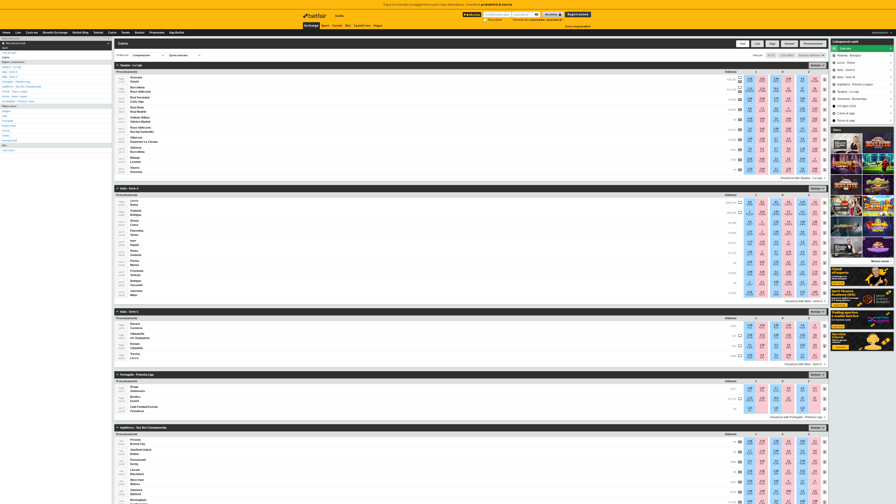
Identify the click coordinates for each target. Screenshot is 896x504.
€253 (788, 453)
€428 (815, 151)
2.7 (762, 501)
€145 (776, 463)
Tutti (743, 43)
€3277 (788, 234)
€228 (776, 244)
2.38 (749, 325)
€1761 (814, 204)
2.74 (814, 272)
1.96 (749, 491)
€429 (749, 234)
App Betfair (176, 32)
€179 (776, 121)
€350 (815, 91)
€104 (802, 327)
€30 (750, 131)
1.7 (750, 451)
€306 (762, 274)
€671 (788, 171)
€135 (762, 473)
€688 (749, 204)
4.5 (802, 78)
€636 (788, 274)
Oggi (772, 43)
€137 (762, 443)
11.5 (776, 88)
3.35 (776, 221)
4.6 (815, 78)
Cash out (32, 32)
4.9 (788, 138)
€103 (762, 101)
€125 (749, 453)
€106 (749, 347)
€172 (815, 264)
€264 (815, 284)
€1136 (814, 294)
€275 (762, 453)
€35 (762, 357)
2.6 (802, 272)
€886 (776, 294)
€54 (776, 101)
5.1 (815, 232)
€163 (788, 327)
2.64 (749, 501)
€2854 (802, 204)
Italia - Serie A (9, 71)
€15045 (750, 91)
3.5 (788, 159)
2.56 (749, 262)
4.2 (802, 211)
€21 (762, 347)
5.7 (776, 148)
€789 (749, 81)
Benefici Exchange (55, 32)
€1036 (762, 214)
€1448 (814, 81)
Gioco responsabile (578, 26)
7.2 (762, 108)
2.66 (762, 159)
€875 (776, 81)
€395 (762, 171)
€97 (802, 294)
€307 (776, 224)
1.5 (815, 202)
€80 (762, 254)
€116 (815, 357)
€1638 (749, 294)
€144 (762, 111)
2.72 (762, 335)
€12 (750, 327)
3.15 (776, 262)
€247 (776, 264)
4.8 (776, 108)
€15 (776, 284)
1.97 (749, 232)
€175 (749, 254)
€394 (788, 141)
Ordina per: (122, 55)
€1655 (788, 214)
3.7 (788, 211)
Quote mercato (178, 55)
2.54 (762, 325)
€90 (776, 473)
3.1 (776, 169)
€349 (762, 141)
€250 (776, 131)
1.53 (814, 108)
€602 (815, 224)
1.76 (762, 242)
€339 (815, 493)
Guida (339, 16)
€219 (776, 443)
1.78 (762, 451)
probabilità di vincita (496, 5)
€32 (762, 264)
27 (802, 88)
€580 (802, 274)
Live (18, 32)
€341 (815, 443)
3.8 (788, 98)
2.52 (802, 118)
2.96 (776, 325)
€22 (802, 121)
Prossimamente (813, 43)
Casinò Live (362, 26)
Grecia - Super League (15, 91)
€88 (750, 244)
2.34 (762, 461)
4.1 (815, 98)
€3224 (749, 214)
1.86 (814, 221)
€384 (815, 101)
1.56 (762, 138)
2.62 (814, 118)
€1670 (788, 204)
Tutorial (98, 32)
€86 (802, 357)
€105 (802, 141)
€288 (749, 443)
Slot (348, 26)
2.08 (762, 98)
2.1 (762, 282)
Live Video (787, 55)
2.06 (749, 98)
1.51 (802, 108)
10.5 (776, 398)
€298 (749, 121)
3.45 (776, 128)
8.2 (762, 148)
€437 (788, 101)
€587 (815, 121)
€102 (802, 493)
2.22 (749, 355)
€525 (776, 171)
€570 (762, 400)
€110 (776, 390)
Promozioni (156, 32)
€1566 (776, 204)
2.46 (762, 169)
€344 (802, 254)
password (554, 20)
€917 (749, 284)
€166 (762, 161)
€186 (802, 463)
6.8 (750, 108)
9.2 (762, 202)
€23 (788, 151)
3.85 (788, 491)
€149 (802, 453)
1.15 (762, 398)
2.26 (749, 78)
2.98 (788, 78)
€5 (749, 410)
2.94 (776, 78)
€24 (815, 234)
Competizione (141, 55)
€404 (776, 234)
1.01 (749, 408)
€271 (749, 171)
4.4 (788, 451)
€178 (815, 244)
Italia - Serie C (10, 76)
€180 (788, 483)
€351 (815, 161)
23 (802, 398)
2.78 (762, 441)
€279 (802, 284)
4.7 (776, 138)
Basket (139, 32)
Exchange (311, 26)
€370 (802, 244)
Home (6, 32)
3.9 (776, 242)
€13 (776, 337)
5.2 (802, 451)
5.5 (802, 242)
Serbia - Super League (14, 96)
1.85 (802, 221)
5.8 (788, 148)
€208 (788, 463)
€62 (802, 81)
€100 (788, 443)
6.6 (802, 138)
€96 (815, 337)
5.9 (750, 221)
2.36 (749, 471)
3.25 (788, 169)
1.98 (749, 252)
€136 (749, 473)
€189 (749, 357)
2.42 (762, 128)
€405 (776, 111)
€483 (762, 244)
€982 (776, 274)
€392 (776, 161)
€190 (762, 234)
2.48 (749, 335)
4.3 (815, 211)
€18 (776, 254)
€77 (815, 483)
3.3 (802, 128)
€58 (750, 111)
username (538, 20)
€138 (762, 337)
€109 (788, 337)
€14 (776, 357)
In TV (771, 55)
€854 (788, 254)
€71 (750, 463)
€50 (762, 131)
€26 (802, 101)
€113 (749, 264)
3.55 (788, 128)
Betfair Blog (80, 32)
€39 (762, 121)
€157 (788, 161)
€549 (762, 284)
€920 (762, 81)
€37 (762, 463)
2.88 (749, 272)
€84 (776, 483)
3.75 (776, 98)
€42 (750, 151)
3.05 (762, 118)
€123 (776, 493)
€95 (802, 91)
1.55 (749, 138)
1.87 (762, 388)
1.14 (762, 88)
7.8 (750, 148)
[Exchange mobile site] (472, 14)
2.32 (749, 169)
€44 (750, 141)
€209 (788, 131)
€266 (749, 274)
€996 (762, 204)
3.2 (788, 262)
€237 (749, 224)
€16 (788, 390)
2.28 (762, 78)
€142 (788, 111)
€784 (802, 111)
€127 (788, 81)
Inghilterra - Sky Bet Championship (21, 86)
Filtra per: (758, 55)
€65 (788, 347)
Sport (325, 26)
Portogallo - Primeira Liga (16, 81)
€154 (749, 483)
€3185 (788, 224)
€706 (788, 121)
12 (788, 398)
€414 (802, 131)
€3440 (776, 214)
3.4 (815, 128)
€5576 (749, 400)
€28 (802, 390)
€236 (788, 400)
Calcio (112, 32)
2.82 (802, 441)
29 (814, 88)
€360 (815, 171)
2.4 (750, 128)
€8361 (788, 294)
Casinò (337, 26)
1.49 (802, 202)
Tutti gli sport (9, 52)
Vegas (377, 26)
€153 (815, 214)
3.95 (802, 98)
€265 (802, 171)
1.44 (814, 148)
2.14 (762, 481)
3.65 (788, 118)
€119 (776, 400)
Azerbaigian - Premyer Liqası (18, 101)
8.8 (750, 202)
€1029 (788, 284)
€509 (749, 161)
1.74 (749, 242)
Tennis (125, 32)
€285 (788, 264)
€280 (815, 274)
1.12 (749, 88)
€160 (802, 264)
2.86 (802, 501)
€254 (802, 443)
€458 (776, 91)
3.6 (776, 118)
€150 (802, 161)
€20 (776, 347)
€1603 (802, 214)
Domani (789, 43)
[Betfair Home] (315, 16)
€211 (815, 473)
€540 (802, 234)
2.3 (762, 292)
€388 (788, 91)
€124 (802, 337)
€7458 (762, 91)
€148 (749, 337)
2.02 (762, 211)
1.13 (749, 398)
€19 (762, 151)
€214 (762, 493)
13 (788, 88)
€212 (815, 111)
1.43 (802, 148)
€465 (802, 224)
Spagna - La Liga (11, 67)
